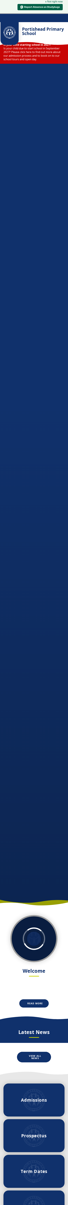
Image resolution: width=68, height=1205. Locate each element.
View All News (35, 1057)
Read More (35, 1003)
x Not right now (54, 1)
